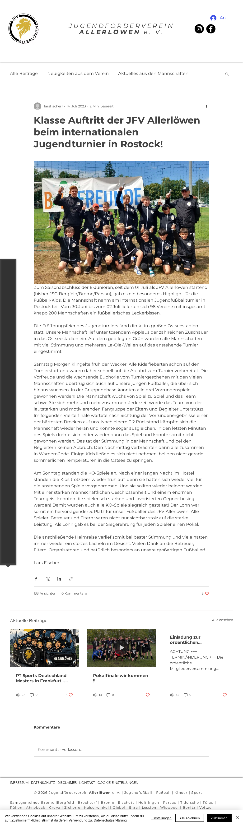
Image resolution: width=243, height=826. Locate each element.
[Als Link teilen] (71, 579)
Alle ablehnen (189, 818)
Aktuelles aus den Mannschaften (153, 73)
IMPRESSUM (19, 782)
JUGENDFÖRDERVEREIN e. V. (121, 29)
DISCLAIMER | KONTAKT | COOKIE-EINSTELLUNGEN (97, 782)
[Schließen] (237, 818)
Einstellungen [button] (161, 818)
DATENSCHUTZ (43, 782)
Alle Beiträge (24, 73)
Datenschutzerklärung (110, 820)
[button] (8, 7)
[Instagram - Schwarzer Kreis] (199, 28)
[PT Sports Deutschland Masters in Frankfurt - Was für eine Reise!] (44, 648)
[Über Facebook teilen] (36, 579)
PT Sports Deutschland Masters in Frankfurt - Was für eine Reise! (41, 678)
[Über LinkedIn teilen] (59, 579)
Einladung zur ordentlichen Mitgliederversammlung (197, 640)
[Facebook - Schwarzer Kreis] (210, 28)
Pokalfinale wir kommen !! (120, 678)
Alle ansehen (222, 620)
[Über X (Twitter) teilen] (47, 579)
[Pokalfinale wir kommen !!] (121, 648)
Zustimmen (219, 818)
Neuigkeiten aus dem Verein (78, 73)
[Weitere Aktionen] (206, 106)
